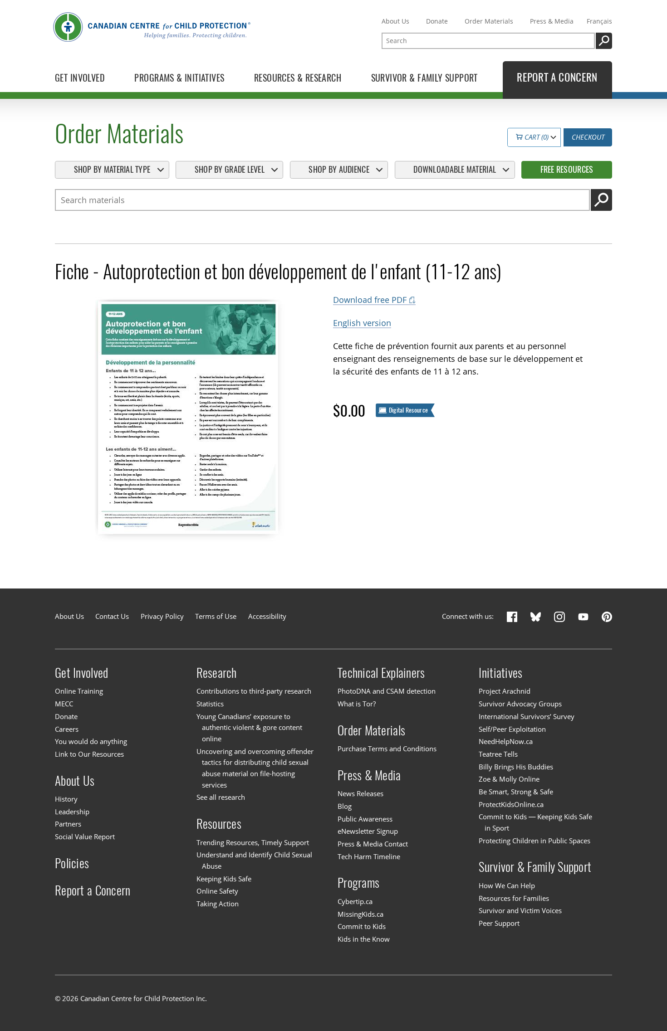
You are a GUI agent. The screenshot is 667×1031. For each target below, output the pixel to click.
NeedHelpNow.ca (506, 741)
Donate (437, 21)
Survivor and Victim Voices (520, 910)
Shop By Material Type (112, 169)
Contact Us (112, 616)
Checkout (588, 137)
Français (599, 21)
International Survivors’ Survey (526, 716)
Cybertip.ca (355, 901)
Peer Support (499, 923)
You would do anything (91, 741)
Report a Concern (92, 889)
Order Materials (489, 21)
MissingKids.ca (360, 914)
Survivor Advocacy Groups (520, 704)
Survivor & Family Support (535, 866)
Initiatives (500, 672)
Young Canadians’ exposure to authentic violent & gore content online (249, 728)
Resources (218, 823)
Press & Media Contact (373, 844)
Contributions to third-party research (253, 691)
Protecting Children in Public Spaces (534, 841)
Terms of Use (215, 616)
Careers (66, 729)
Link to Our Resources (89, 754)
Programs (358, 882)
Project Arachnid (504, 691)
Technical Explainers (381, 672)
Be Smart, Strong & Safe (516, 792)
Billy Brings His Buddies (516, 767)
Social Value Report (85, 836)
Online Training (79, 691)
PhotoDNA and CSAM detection (387, 691)
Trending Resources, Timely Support (252, 842)
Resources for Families (514, 898)
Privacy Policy (162, 616)
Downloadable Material (454, 169)
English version (362, 322)
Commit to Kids (362, 926)
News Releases (360, 793)
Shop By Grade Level (230, 169)
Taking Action (217, 904)
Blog (345, 806)
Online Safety (217, 891)
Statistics (210, 704)
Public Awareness (365, 819)
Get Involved (81, 672)
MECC (64, 704)
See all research (220, 797)
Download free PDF (370, 299)
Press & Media (552, 21)
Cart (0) (536, 137)
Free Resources (566, 169)
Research (216, 672)
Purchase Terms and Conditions (387, 749)
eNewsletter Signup (368, 831)
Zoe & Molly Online (509, 779)
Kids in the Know (364, 939)
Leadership (72, 812)
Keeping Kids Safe (223, 879)
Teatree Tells (498, 754)
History (66, 799)
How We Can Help (507, 885)
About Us (395, 21)
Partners (68, 824)
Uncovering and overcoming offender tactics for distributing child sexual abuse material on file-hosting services (255, 768)
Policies (72, 863)
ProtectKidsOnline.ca (511, 804)
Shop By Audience (339, 169)
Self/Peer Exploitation (512, 729)
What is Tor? (357, 704)
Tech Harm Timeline (369, 856)
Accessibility (267, 616)
